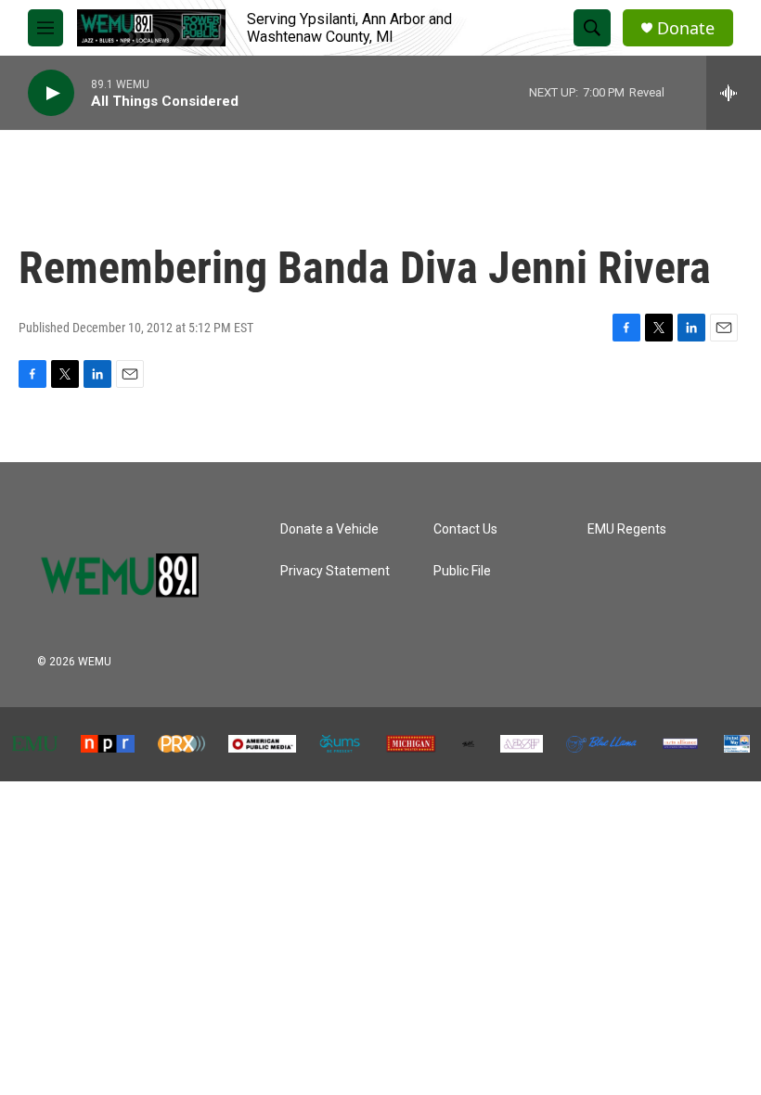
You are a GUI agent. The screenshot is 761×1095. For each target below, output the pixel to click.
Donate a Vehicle (329, 529)
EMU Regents (626, 529)
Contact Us (465, 529)
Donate (686, 28)
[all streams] (733, 93)
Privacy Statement (335, 571)
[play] (51, 93)
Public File (462, 571)
